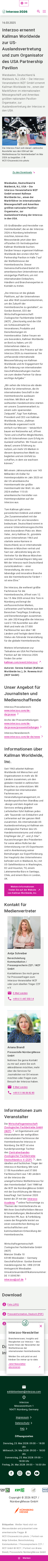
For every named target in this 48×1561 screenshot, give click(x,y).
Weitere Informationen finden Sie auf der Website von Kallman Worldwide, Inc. (22, 889)
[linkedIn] (28, 1473)
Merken (24, 1558)
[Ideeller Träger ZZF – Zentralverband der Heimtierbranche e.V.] (19, 1490)
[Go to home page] (16, 12)
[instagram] (19, 1473)
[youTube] (36, 1473)
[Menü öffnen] (44, 11)
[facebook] (11, 1473)
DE (23, 3)
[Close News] (25, 1323)
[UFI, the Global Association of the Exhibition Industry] (33, 1490)
